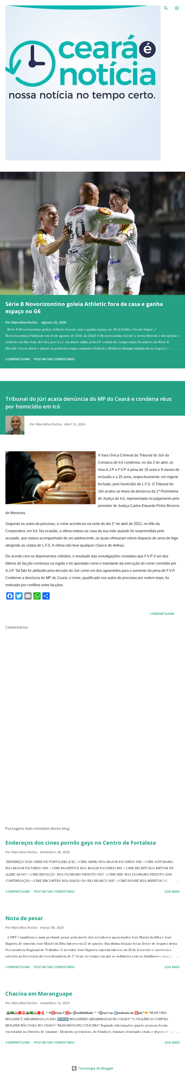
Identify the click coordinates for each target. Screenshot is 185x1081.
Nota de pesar (24, 918)
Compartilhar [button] (17, 359)
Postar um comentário (54, 359)
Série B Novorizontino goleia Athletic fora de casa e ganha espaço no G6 (84, 307)
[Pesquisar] (166, 8)
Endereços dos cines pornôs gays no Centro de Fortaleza (80, 842)
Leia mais (172, 891)
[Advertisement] (92, 780)
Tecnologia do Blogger (95, 1068)
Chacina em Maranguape (38, 993)
